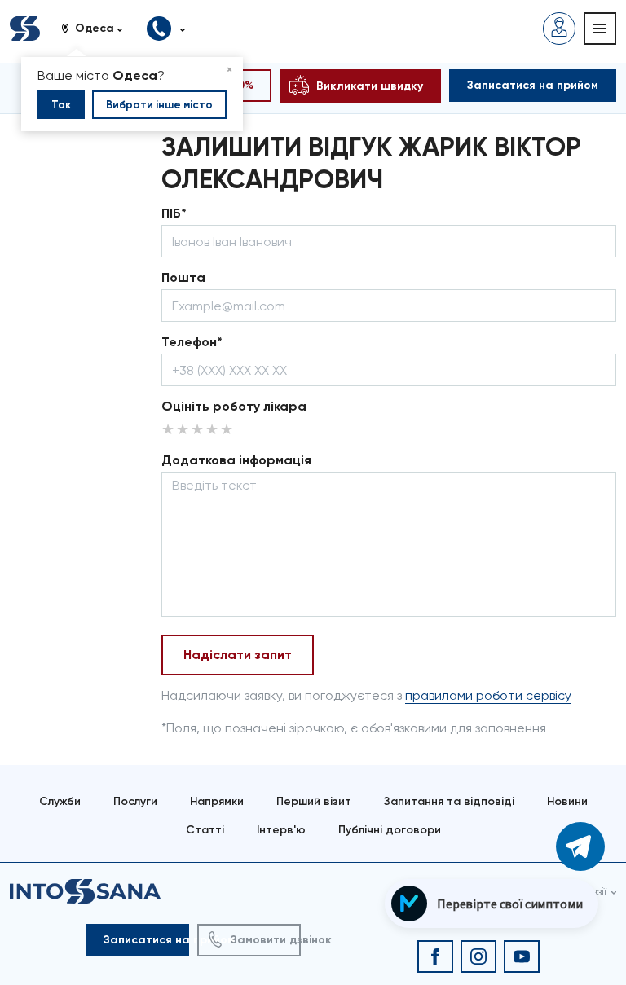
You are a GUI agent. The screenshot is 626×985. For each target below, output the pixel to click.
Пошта (183, 277)
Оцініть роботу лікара (233, 406)
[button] (97, 28)
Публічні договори (389, 830)
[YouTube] (522, 956)
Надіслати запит (237, 654)
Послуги (135, 801)
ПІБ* (174, 213)
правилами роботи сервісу (488, 695)
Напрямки (217, 801)
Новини (567, 801)
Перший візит (313, 801)
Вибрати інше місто (159, 105)
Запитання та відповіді (449, 801)
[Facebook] (435, 956)
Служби (60, 801)
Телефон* (192, 342)
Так (61, 105)
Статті (205, 830)
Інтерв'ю (281, 830)
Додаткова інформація (236, 460)
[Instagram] (478, 956)
